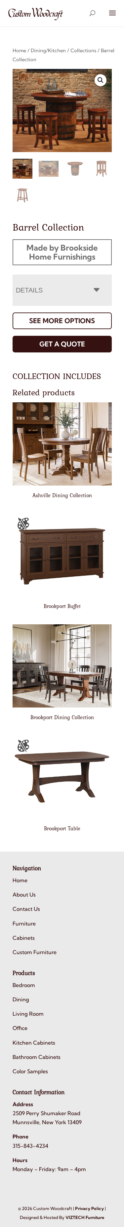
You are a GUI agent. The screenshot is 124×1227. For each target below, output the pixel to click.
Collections (83, 50)
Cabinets (24, 937)
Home (19, 50)
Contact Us (26, 909)
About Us (24, 894)
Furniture (24, 923)
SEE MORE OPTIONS (62, 320)
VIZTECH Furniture (84, 1217)
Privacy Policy (89, 1208)
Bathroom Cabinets (37, 1057)
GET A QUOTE (62, 344)
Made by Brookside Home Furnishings (62, 252)
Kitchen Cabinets (34, 1042)
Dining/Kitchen (48, 50)
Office (20, 1028)
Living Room (28, 1013)
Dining (21, 999)
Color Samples (30, 1071)
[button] (100, 80)
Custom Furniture (35, 952)
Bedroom (24, 985)
